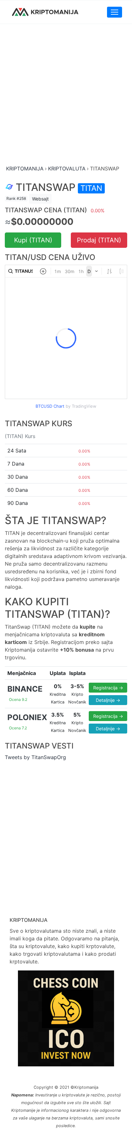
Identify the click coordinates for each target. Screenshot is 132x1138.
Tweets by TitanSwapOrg (35, 757)
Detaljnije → (108, 700)
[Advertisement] (66, 95)
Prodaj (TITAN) (99, 240)
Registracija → (108, 687)
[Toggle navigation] (114, 12)
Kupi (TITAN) (33, 240)
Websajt (40, 198)
